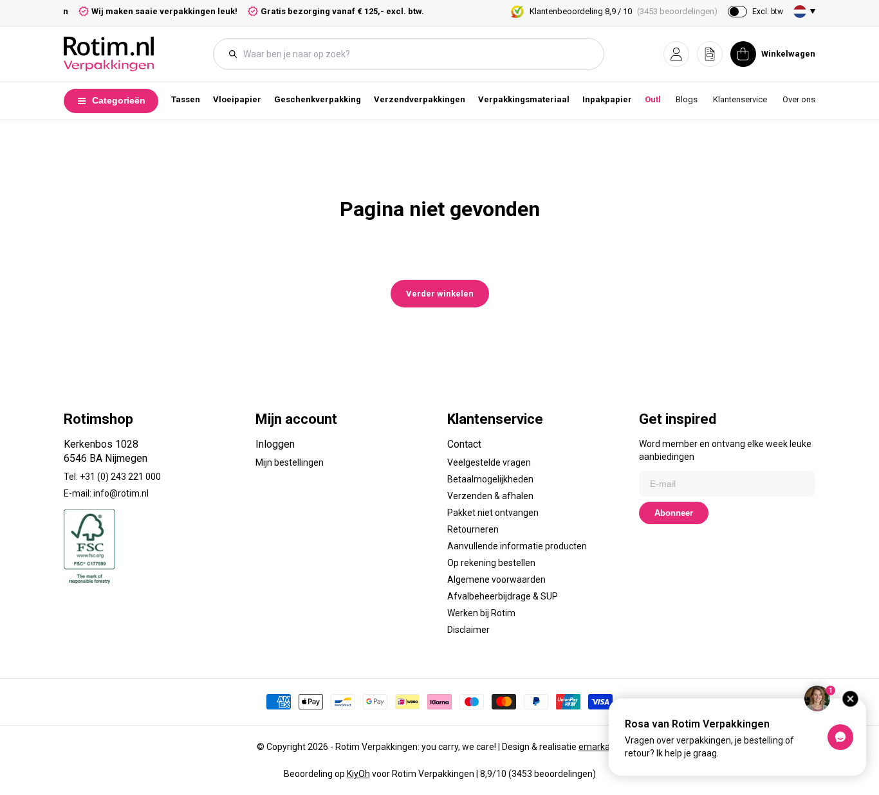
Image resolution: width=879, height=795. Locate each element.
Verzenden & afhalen (490, 496)
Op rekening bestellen (491, 563)
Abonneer (673, 513)
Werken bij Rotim (481, 613)
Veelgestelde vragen (489, 462)
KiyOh (358, 774)
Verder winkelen (440, 293)
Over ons (798, 99)
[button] (676, 54)
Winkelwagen (788, 54)
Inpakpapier (607, 99)
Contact (464, 444)
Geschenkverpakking (317, 99)
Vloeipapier (237, 99)
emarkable (600, 747)
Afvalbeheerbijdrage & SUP (502, 596)
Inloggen (275, 444)
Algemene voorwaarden (496, 579)
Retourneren (473, 529)
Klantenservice (740, 99)
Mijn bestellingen (289, 462)
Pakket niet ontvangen (493, 512)
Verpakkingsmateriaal (523, 99)
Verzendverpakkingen (419, 99)
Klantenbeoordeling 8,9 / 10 (623, 11)
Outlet (657, 99)
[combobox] (415, 54)
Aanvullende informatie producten (517, 546)
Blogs (687, 99)
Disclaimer (468, 630)
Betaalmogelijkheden (490, 479)
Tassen (185, 99)
